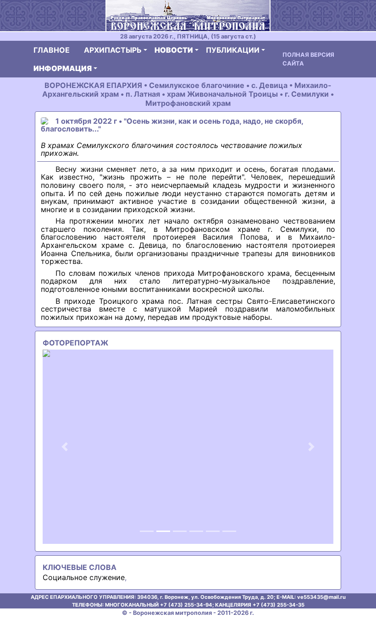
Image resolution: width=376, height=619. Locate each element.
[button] (64, 447)
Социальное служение (84, 577)
